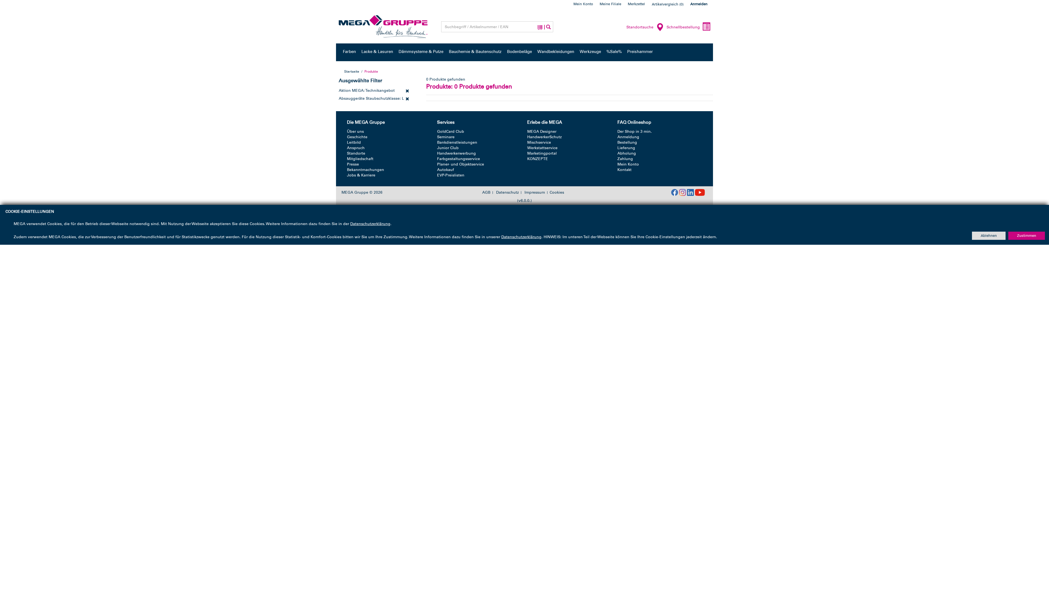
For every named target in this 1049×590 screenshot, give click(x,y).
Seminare (446, 137)
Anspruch (356, 148)
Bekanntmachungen (365, 169)
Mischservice (539, 142)
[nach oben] (1034, 562)
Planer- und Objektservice (460, 164)
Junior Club (448, 148)
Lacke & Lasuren (377, 51)
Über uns (355, 131)
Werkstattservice (542, 148)
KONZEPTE (537, 159)
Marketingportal (542, 153)
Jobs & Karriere (361, 175)
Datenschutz (507, 192)
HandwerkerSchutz (544, 137)
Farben (349, 51)
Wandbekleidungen (555, 51)
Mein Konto (583, 4)
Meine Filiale (610, 4)
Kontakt (624, 169)
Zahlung (625, 159)
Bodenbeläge (519, 51)
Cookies (557, 192)
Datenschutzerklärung (370, 224)
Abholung (626, 153)
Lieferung (626, 148)
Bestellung (627, 142)
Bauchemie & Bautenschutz (475, 51)
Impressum (534, 192)
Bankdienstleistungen (457, 142)
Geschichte (357, 137)
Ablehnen (989, 236)
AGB (486, 192)
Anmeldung (628, 137)
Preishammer (640, 51)
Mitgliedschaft (360, 159)
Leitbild (354, 142)
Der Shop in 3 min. (634, 131)
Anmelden (699, 4)
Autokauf (445, 169)
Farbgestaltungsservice (458, 159)
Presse (353, 164)
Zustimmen (1026, 236)
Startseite (351, 71)
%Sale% (614, 51)
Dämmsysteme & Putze (421, 51)
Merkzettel (636, 4)
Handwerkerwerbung (456, 153)
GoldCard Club (450, 131)
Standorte (356, 153)
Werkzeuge (590, 51)
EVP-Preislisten (450, 175)
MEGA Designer (541, 131)
